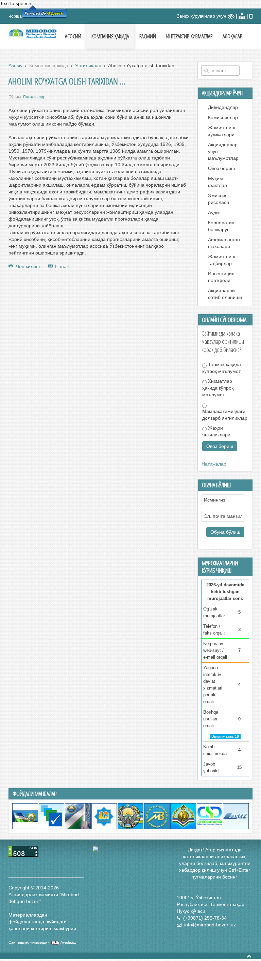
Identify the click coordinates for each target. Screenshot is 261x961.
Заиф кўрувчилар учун (202, 16)
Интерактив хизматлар (189, 36)
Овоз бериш (221, 168)
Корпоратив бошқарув (221, 226)
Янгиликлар (88, 65)
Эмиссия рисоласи (218, 199)
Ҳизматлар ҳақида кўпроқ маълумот (217, 387)
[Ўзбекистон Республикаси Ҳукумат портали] (25, 815)
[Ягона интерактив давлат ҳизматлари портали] (52, 815)
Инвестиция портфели (221, 277)
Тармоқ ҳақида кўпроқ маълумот (221, 368)
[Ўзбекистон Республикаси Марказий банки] (157, 815)
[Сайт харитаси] (242, 16)
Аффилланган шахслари (224, 243)
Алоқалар (232, 36)
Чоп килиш (28, 266)
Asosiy (15, 65)
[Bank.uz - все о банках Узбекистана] (131, 849)
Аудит (214, 212)
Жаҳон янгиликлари (216, 431)
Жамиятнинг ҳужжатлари (222, 131)
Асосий (73, 36)
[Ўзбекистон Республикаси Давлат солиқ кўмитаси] (183, 815)
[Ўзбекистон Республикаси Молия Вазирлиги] (130, 815)
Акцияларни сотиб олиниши (225, 294)
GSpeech (55, 13)
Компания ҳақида (110, 36)
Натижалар (214, 464)
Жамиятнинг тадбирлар (222, 260)
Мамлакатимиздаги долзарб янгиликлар (224, 415)
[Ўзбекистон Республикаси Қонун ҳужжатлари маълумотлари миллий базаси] (236, 815)
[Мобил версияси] (251, 16)
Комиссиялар (223, 117)
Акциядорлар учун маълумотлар (223, 151)
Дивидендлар (223, 107)
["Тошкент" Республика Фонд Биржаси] (104, 815)
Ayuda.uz (68, 942)
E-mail (61, 266)
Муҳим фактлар (217, 182)
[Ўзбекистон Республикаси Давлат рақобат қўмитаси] (78, 815)
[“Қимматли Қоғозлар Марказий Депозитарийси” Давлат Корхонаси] (210, 815)
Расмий (147, 36)
